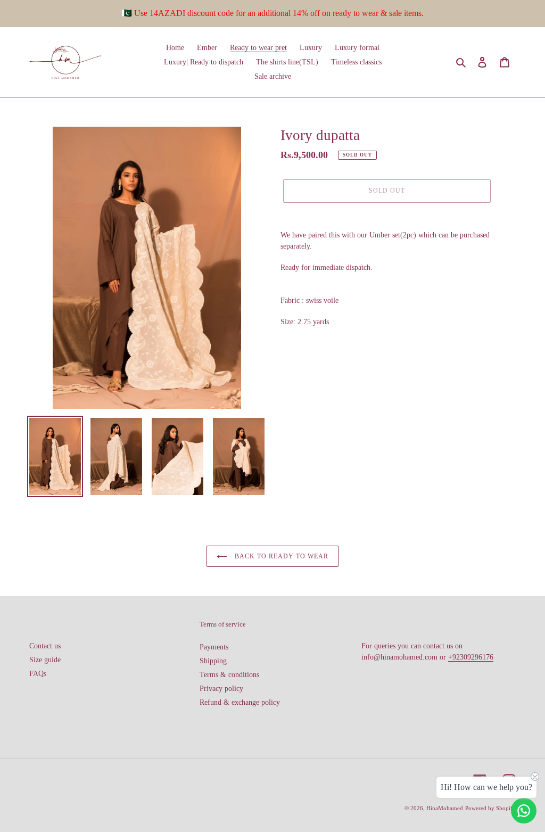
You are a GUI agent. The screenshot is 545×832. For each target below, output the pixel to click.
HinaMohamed (444, 808)
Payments (214, 647)
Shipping (213, 661)
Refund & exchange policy (240, 702)
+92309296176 (470, 657)
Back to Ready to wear (280, 556)
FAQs (37, 674)
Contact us (45, 646)
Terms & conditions (229, 675)
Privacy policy (221, 689)
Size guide (45, 660)
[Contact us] (523, 810)
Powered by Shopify (490, 808)
